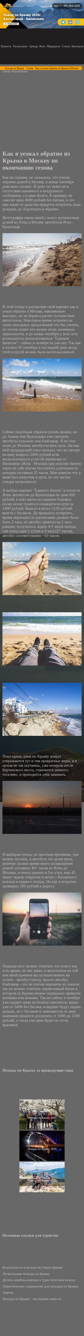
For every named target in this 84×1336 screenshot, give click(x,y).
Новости (6, 46)
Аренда (33, 46)
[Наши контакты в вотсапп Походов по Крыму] (77, 23)
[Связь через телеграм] (63, 23)
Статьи (66, 46)
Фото (42, 46)
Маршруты (53, 46)
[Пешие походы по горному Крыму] (8, 7)
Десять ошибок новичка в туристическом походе (38, 1280)
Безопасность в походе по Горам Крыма (32, 1267)
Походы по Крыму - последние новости (31, 1299)
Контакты (77, 46)
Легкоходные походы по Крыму (26, 1274)
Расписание (20, 46)
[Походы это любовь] (70, 23)
